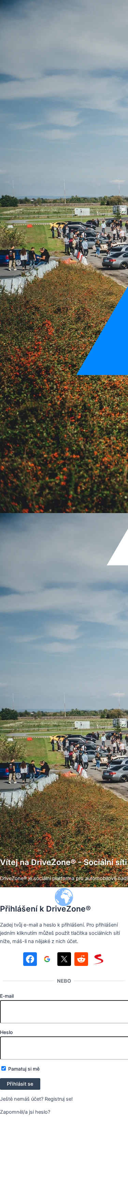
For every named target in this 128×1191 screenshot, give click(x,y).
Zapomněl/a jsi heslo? (25, 1112)
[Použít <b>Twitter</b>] (64, 960)
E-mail (7, 996)
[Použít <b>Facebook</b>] (30, 960)
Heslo (6, 1032)
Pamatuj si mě (23, 1069)
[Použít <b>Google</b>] (47, 960)
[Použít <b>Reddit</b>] (81, 960)
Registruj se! (59, 1099)
